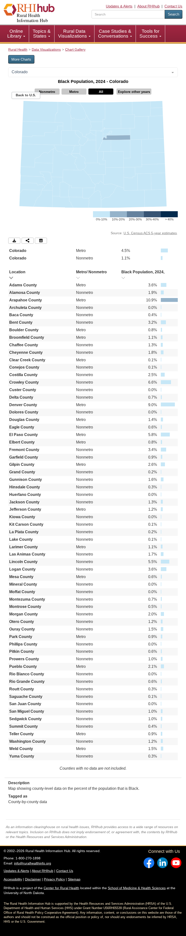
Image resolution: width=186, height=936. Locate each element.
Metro (74, 92)
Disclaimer (33, 879)
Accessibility (13, 879)
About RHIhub (148, 6)
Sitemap (74, 879)
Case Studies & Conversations (114, 34)
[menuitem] (16, 33)
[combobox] (93, 72)
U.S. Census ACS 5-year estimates (150, 233)
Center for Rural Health (61, 888)
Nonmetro (47, 92)
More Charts (21, 59)
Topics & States (42, 34)
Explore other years (134, 92)
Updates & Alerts (119, 6)
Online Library (15, 34)
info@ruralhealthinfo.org (32, 863)
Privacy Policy (54, 879)
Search (173, 14)
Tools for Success (149, 34)
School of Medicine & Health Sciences (137, 888)
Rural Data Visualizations (73, 34)
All (101, 92)
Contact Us (173, 6)
